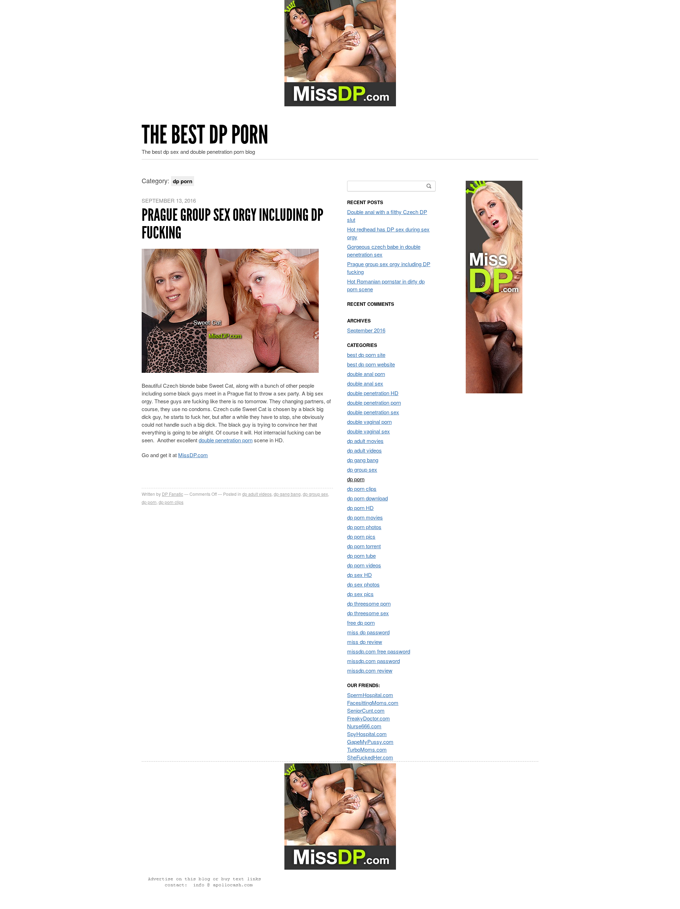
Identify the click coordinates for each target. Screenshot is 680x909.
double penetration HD (372, 393)
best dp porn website (371, 364)
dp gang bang (287, 494)
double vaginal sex (368, 431)
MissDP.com (193, 455)
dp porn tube (361, 555)
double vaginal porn (369, 421)
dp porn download (367, 498)
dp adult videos (257, 494)
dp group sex (315, 494)
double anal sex (365, 383)
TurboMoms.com (367, 749)
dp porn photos (364, 527)
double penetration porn (226, 440)
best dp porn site (366, 354)
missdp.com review (369, 670)
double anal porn (366, 373)
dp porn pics (361, 536)
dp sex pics (360, 593)
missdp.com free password (378, 651)
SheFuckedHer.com (370, 757)
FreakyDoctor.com (368, 718)
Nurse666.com (364, 726)
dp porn (149, 502)
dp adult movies (365, 440)
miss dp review (364, 641)
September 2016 (366, 330)
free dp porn (361, 622)
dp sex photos (363, 584)
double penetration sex (373, 412)
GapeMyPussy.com (370, 741)
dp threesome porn (369, 603)
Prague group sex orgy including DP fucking (232, 224)
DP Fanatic (172, 494)
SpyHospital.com (367, 733)
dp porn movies (365, 517)
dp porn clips (171, 502)
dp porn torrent (364, 546)
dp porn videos (364, 565)
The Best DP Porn (205, 135)
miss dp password (368, 632)
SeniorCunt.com (366, 710)
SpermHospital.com (370, 694)
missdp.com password (373, 660)
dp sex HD (359, 574)
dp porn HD (360, 507)
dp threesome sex (368, 613)
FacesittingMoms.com (372, 702)
